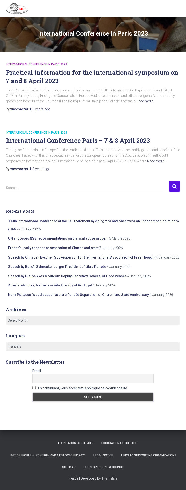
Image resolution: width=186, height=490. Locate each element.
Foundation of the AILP (75, 443)
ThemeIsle (109, 478)
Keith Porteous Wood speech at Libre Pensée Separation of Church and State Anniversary (78, 295)
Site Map (69, 467)
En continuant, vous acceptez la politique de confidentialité (82, 388)
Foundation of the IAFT (119, 443)
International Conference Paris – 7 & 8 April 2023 (78, 141)
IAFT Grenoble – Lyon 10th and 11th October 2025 (47, 455)
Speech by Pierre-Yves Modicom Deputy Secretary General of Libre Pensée (67, 276)
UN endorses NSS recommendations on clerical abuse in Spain (58, 238)
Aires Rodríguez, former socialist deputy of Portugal (50, 285)
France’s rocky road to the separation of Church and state (53, 248)
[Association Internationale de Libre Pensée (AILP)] (19, 8)
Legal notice (103, 455)
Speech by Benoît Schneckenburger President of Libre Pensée (57, 267)
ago (41, 109)
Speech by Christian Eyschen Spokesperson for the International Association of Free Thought (81, 257)
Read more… (145, 101)
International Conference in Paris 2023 (36, 64)
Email (36, 371)
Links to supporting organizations (148, 455)
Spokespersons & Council (104, 467)
